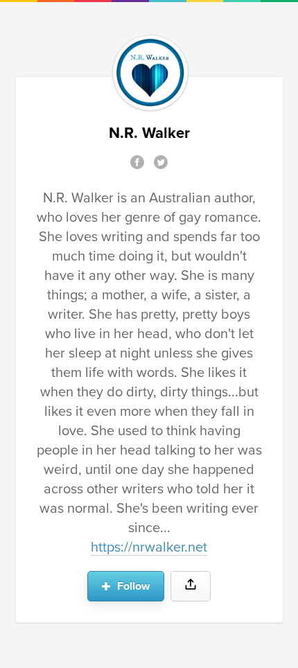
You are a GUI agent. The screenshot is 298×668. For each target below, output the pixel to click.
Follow (132, 586)
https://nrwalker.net (149, 547)
